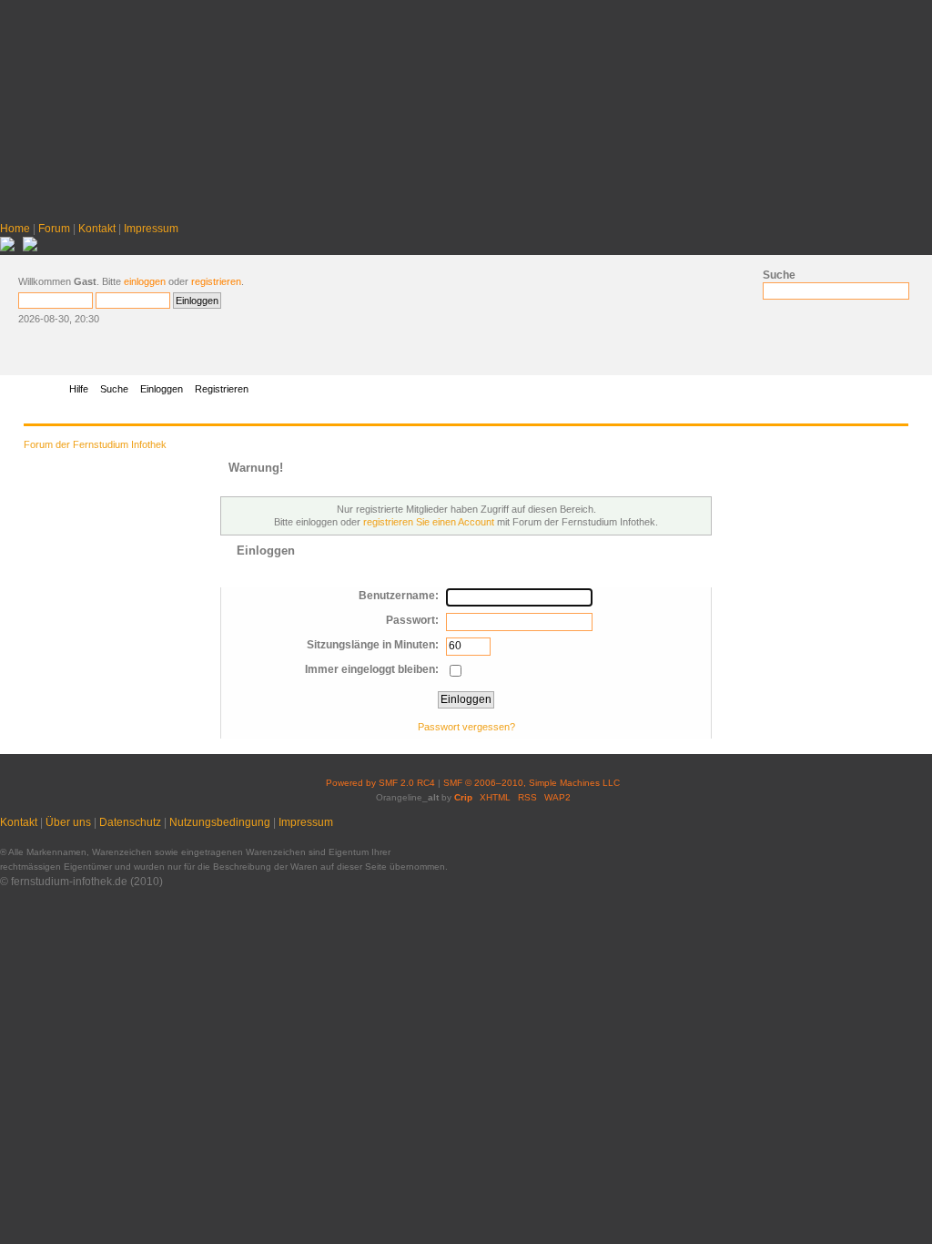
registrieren (216, 281)
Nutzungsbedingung (219, 822)
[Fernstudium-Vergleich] (30, 247)
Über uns (68, 822)
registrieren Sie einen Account (428, 521)
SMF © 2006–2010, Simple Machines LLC (531, 783)
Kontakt (97, 228)
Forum (54, 228)
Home (15, 228)
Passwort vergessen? (466, 726)
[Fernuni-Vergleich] (7, 247)
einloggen (145, 281)
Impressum (151, 228)
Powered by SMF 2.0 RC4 (380, 783)
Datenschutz (130, 822)
